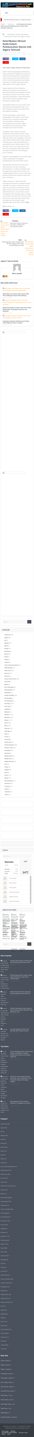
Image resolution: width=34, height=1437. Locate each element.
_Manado (7, 792)
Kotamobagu (8, 698)
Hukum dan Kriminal (10, 679)
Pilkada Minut (8, 756)
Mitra (5, 726)
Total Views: (4, 1395)
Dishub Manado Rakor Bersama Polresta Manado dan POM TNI (20, 992)
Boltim (6, 659)
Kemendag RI (8, 690)
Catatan (6, 662)
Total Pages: (5, 1412)
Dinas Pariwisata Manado (11, 665)
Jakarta (6, 684)
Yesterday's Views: (7, 1373)
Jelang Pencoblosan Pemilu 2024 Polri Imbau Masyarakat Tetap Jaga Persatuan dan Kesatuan (17, 309)
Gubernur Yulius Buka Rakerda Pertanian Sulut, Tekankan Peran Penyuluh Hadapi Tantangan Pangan (20, 1079)
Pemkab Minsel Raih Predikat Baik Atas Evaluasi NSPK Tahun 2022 (21, 961)
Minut (6, 723)
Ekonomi (6, 673)
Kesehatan (7, 692)
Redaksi (12, 1431)
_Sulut (6, 794)
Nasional (6, 728)
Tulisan (6, 789)
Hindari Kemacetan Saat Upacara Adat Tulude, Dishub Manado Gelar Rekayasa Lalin (21, 1010)
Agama (6, 637)
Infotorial (7, 681)
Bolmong (7, 651)
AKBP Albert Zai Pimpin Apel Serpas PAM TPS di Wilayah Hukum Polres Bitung (16, 294)
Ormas (6, 736)
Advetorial (7, 635)
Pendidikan (7, 750)
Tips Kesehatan (8, 781)
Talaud (6, 778)
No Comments (13, 54)
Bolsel (6, 657)
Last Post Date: (6, 1417)
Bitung (6, 648)
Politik (6, 767)
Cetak (24, 54)
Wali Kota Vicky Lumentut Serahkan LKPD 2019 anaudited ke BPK (19, 224)
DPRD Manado (8, 668)
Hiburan (6, 676)
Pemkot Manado (9, 745)
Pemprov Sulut (8, 748)
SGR (5, 772)
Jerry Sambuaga (8, 687)
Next (20, 240)
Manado (6, 714)
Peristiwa (7, 753)
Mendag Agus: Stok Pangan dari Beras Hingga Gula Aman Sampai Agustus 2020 (13, 243)
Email (29, 54)
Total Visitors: (5, 1399)
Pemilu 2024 (7, 742)
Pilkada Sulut (8, 758)
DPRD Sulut (7, 670)
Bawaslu (6, 643)
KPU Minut (7, 703)
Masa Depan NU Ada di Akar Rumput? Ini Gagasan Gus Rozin (20, 1102)
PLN (5, 764)
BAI (5, 640)
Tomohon (7, 786)
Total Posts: (4, 1408)
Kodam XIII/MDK (9, 695)
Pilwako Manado (9, 761)
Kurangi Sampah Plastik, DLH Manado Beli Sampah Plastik (19, 1030)
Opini (5, 734)
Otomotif (7, 739)
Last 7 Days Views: (7, 1382)
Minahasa (7, 717)
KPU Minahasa (8, 701)
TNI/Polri (6, 54)
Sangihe (6, 770)
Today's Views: (5, 1365)
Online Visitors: (5, 1360)
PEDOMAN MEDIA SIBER (9, 1432)
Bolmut (6, 654)
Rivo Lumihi (11, 53)
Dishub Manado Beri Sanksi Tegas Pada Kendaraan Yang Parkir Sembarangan (21, 976)
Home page (5, 1431)
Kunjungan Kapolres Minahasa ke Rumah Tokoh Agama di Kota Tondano (16, 322)
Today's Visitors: (6, 1369)
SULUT (6, 775)
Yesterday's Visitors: (7, 1378)
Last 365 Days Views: (8, 1391)
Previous (15, 221)
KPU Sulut (7, 706)
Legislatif (6, 709)
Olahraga (7, 731)
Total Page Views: (6, 1404)
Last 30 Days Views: (7, 1386)
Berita (6, 646)
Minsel (6, 720)
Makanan (7, 712)
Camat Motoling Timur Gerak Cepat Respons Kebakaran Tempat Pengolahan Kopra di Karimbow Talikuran (21, 1054)
